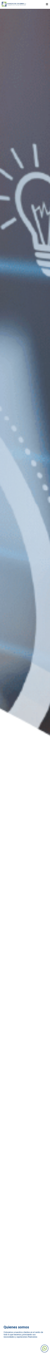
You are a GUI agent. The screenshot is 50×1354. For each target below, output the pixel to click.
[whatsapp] (44, 1348)
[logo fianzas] (14, 6)
